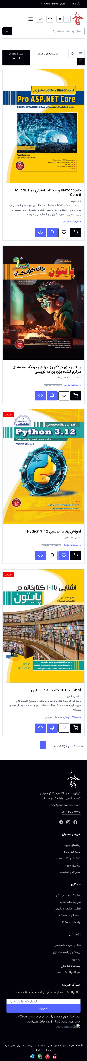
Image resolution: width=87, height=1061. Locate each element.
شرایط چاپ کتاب (70, 902)
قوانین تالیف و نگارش (67, 908)
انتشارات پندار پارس (26, 1046)
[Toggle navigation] (30, 19)
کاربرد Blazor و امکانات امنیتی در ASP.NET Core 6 (48, 193)
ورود (74, 4)
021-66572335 (71, 812)
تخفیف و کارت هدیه (68, 858)
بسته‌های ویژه (72, 852)
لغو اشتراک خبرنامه (69, 972)
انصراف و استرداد (70, 872)
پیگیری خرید (73, 865)
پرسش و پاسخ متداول (67, 952)
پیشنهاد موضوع (70, 966)
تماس (52, 4)
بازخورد (76, 959)
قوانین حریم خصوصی (67, 945)
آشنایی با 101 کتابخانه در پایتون (56, 690)
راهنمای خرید (72, 845)
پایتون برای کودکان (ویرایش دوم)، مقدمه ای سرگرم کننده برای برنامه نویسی (47, 369)
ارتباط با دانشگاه (71, 922)
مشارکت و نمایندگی (68, 895)
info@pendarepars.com (65, 805)
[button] (67, 19)
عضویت (43, 1008)
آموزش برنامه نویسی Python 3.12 (54, 531)
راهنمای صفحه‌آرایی (68, 915)
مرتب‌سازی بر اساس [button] (47, 54)
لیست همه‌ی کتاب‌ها (16, 56)
